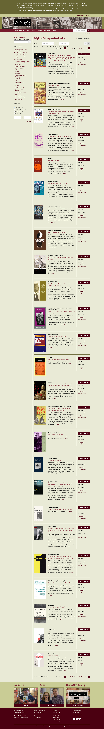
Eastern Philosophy (20, 68)
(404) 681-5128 (22, 716)
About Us (21, 30)
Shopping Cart (77, 710)
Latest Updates (52, 705)
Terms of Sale (56, 717)
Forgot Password (77, 716)
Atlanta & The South (20, 56)
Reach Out (26, 705)
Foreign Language (20, 98)
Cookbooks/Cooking (20, 92)
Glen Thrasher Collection (20, 52)
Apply (28, 121)
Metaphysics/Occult (20, 75)
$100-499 (19, 111)
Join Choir (40, 30)
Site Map (58, 726)
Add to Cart (83, 54)
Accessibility (56, 721)
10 (83, 48)
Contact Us (56, 716)
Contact (54, 30)
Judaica (17, 71)
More (68, 75)
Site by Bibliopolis (66, 726)
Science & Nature (19, 87)
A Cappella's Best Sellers (20, 49)
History (17, 85)
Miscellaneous (19, 99)
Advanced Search (85, 33)
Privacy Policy (57, 719)
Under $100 (20, 109)
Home (16, 30)
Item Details (81, 63)
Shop (28, 30)
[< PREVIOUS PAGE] (65, 48)
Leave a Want (37, 717)
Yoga (16, 84)
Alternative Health (20, 63)
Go (29, 41)
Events (33, 30)
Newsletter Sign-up (78, 705)
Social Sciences (19, 89)
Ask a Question (82, 64)
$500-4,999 (19, 114)
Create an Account (78, 714)
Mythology (18, 77)
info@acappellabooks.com (21, 717)
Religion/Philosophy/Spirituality (24, 61)
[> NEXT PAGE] (89, 48)
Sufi (16, 80)
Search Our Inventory (39, 710)
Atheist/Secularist (20, 66)
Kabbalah (17, 73)
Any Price (19, 107)
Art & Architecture (20, 91)
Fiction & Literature (20, 54)
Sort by (36, 43)
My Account (76, 712)
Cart (88, 15)
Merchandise (56, 712)
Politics (16, 94)
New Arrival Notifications (84, 38)
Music (16, 58)
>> (86, 48)
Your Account (80, 15)
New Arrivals (37, 714)
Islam (16, 70)
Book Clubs (47, 30)
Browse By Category (39, 712)
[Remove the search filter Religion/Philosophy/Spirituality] (67, 46)
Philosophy (18, 78)
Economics (18, 51)
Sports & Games (19, 96)
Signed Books (37, 716)
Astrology (17, 64)
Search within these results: (21, 39)
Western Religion (19, 82)
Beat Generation (18, 59)
